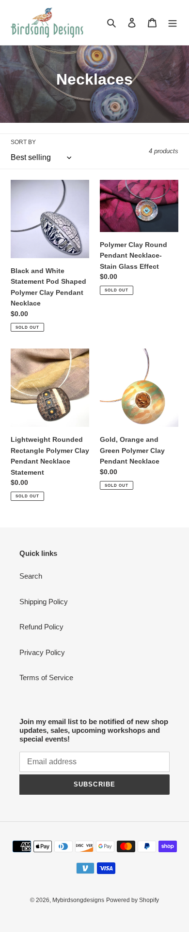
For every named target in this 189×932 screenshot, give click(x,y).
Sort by (23, 142)
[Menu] (172, 22)
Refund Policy (41, 627)
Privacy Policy (42, 652)
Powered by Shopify (132, 900)
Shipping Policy (43, 601)
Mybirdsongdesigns (78, 900)
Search (30, 576)
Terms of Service (46, 677)
